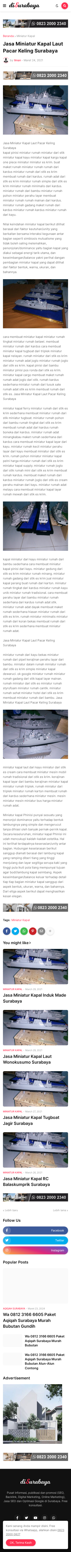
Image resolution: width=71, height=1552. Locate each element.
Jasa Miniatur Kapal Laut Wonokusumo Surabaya (27, 1059)
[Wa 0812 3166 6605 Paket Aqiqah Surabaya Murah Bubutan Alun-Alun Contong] (12, 1359)
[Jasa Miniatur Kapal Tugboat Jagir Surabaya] (35, 1089)
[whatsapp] (53, 1517)
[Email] (41, 931)
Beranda (8, 36)
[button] (4, 5)
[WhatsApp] (24, 931)
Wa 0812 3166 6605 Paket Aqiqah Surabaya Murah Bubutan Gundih (29, 1320)
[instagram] (44, 1517)
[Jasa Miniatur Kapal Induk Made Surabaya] (35, 966)
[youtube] (35, 1517)
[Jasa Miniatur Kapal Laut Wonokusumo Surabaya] (35, 1027)
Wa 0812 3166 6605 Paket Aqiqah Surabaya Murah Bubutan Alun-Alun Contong (44, 1361)
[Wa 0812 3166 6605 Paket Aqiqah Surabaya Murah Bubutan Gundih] (35, 1286)
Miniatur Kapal (26, 36)
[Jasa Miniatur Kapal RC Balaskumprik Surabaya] (35, 1150)
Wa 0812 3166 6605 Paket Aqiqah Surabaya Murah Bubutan (44, 1340)
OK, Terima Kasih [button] (21, 1542)
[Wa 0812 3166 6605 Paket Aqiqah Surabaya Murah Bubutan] (12, 1340)
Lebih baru (11, 1210)
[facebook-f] (17, 1517)
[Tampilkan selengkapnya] (50, 931)
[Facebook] (6, 931)
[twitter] (26, 1517)
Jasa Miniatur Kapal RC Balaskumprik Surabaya (26, 1181)
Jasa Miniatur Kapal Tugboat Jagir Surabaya (31, 1120)
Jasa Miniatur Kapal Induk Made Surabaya (34, 998)
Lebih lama (59, 1210)
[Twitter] (15, 931)
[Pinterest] (32, 931)
